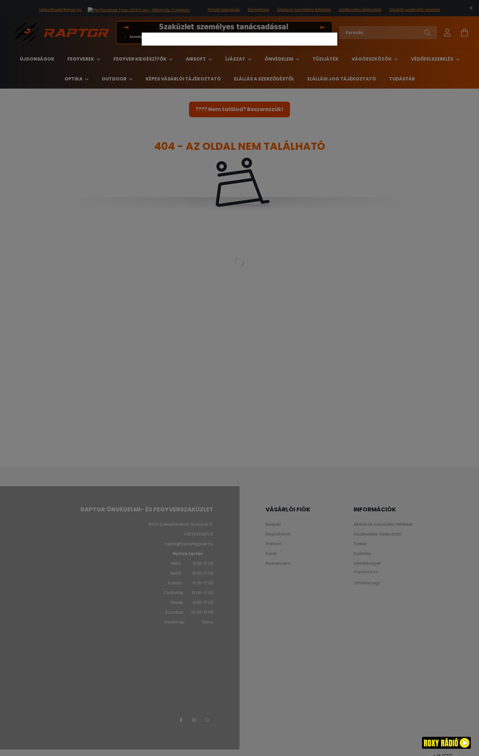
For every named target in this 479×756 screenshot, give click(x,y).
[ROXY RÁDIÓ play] (446, 743)
